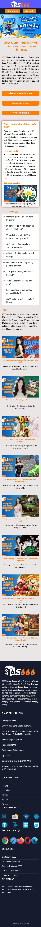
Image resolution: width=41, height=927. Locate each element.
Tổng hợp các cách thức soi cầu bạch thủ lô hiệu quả (20, 361)
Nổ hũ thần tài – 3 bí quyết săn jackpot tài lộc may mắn (20, 599)
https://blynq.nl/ (15, 740)
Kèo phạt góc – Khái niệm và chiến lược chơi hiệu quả (20, 520)
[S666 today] (20, 4)
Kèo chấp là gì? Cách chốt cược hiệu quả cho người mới (20, 560)
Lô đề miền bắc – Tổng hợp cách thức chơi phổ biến (20, 401)
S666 (4, 681)
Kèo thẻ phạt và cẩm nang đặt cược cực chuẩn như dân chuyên (20, 480)
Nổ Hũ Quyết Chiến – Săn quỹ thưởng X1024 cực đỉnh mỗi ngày (20, 639)
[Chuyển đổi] (4, 216)
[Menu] (3, 4)
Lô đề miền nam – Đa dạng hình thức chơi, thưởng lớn (21, 441)
